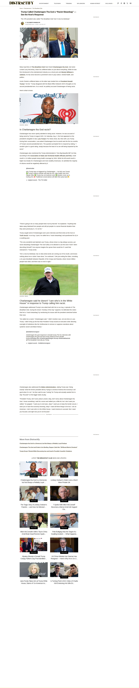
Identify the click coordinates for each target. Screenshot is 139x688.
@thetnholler (30, 168)
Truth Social (24, 235)
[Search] (118, 3)
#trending (33, 338)
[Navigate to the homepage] (21, 3)
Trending (69, 3)
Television (57, 3)
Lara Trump (42, 139)
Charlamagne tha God (60, 67)
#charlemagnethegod (46, 338)
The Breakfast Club (37, 8)
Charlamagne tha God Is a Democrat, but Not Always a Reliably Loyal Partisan (43, 443)
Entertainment (44, 3)
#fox (38, 338)
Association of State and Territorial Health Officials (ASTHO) (51, 156)
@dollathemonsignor (32, 332)
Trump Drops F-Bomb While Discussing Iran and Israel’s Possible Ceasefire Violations (46, 451)
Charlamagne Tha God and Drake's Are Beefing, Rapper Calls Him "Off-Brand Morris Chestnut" (48, 447)
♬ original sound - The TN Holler (36, 180)
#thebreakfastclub (64, 338)
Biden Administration (48, 387)
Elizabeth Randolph (33, 22)
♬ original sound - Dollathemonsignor (38, 343)
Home (21, 8)
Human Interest (95, 3)
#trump (56, 338)
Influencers (81, 3)
